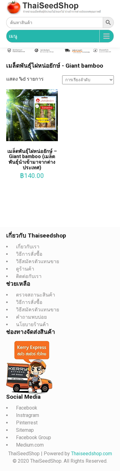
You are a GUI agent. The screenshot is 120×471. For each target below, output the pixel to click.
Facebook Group (33, 437)
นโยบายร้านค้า (32, 324)
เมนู (13, 36)
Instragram (27, 415)
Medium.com (30, 445)
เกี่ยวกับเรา (27, 247)
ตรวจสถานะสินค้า (35, 295)
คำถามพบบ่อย (31, 317)
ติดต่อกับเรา (29, 276)
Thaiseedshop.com (91, 453)
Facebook (26, 408)
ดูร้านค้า (25, 269)
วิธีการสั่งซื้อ (29, 254)
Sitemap (25, 430)
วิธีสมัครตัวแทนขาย (37, 261)
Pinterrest (27, 423)
